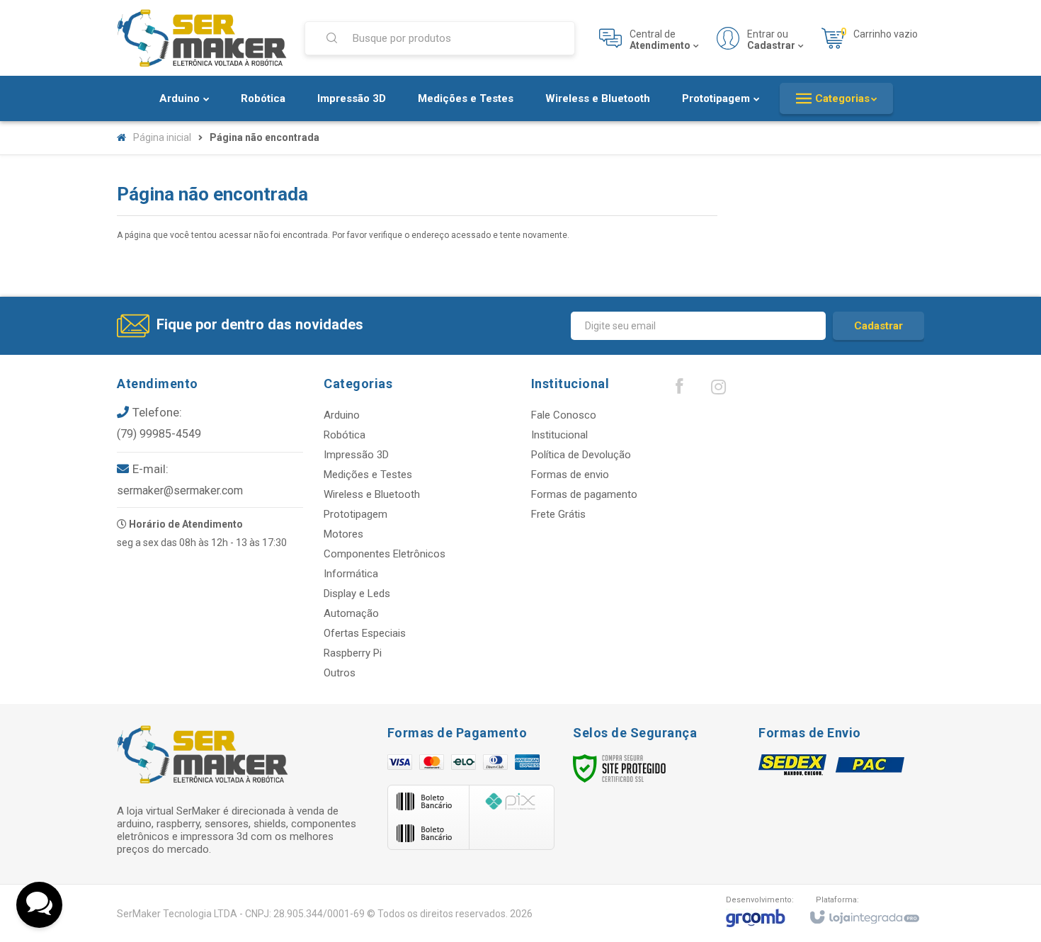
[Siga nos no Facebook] (679, 390)
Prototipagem (355, 514)
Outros (339, 672)
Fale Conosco (563, 415)
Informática (351, 573)
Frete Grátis (558, 514)
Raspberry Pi (353, 653)
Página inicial (162, 137)
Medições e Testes (368, 474)
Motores (343, 534)
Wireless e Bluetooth (372, 494)
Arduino (342, 415)
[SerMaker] (202, 38)
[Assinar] (878, 326)
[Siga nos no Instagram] (718, 390)
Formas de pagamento (584, 494)
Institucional (559, 435)
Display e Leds (357, 593)
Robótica (344, 435)
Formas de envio (570, 474)
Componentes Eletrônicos (384, 553)
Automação (351, 613)
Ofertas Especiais (365, 633)
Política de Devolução (581, 454)
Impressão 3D (356, 454)
